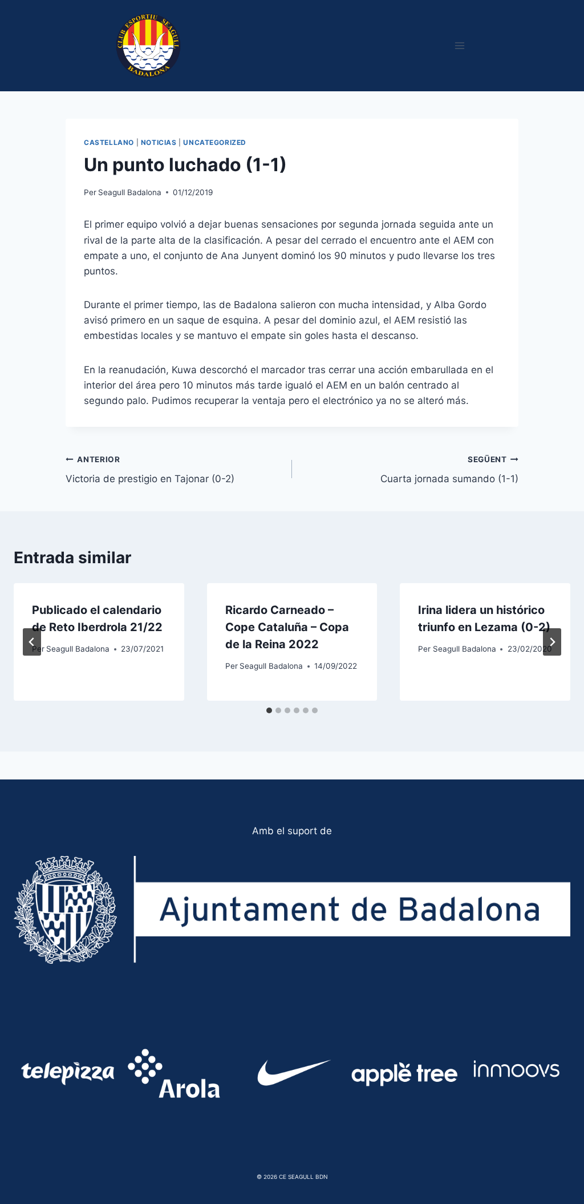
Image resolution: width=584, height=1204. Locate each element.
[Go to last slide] (32, 642)
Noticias (159, 142)
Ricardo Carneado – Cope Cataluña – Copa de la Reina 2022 (287, 627)
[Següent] (552, 642)
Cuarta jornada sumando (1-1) (449, 470)
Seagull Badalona (129, 192)
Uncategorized (214, 142)
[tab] (269, 710)
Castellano (109, 142)
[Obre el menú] (459, 45)
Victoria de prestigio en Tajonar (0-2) (150, 470)
